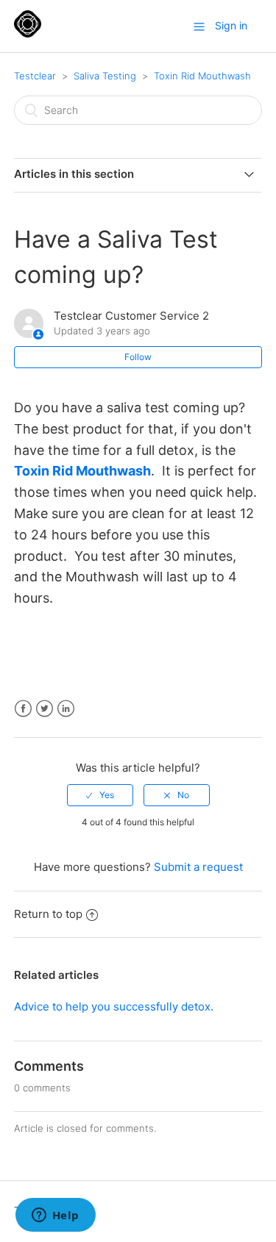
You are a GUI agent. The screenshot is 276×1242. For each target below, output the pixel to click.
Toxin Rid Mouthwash (202, 76)
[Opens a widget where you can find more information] (55, 1216)
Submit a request (198, 867)
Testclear (35, 76)
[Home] (27, 33)
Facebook (23, 709)
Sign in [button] (231, 25)
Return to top (48, 914)
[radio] (100, 795)
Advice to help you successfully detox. (113, 1006)
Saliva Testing (105, 76)
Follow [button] (138, 356)
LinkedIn (66, 709)
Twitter (44, 709)
